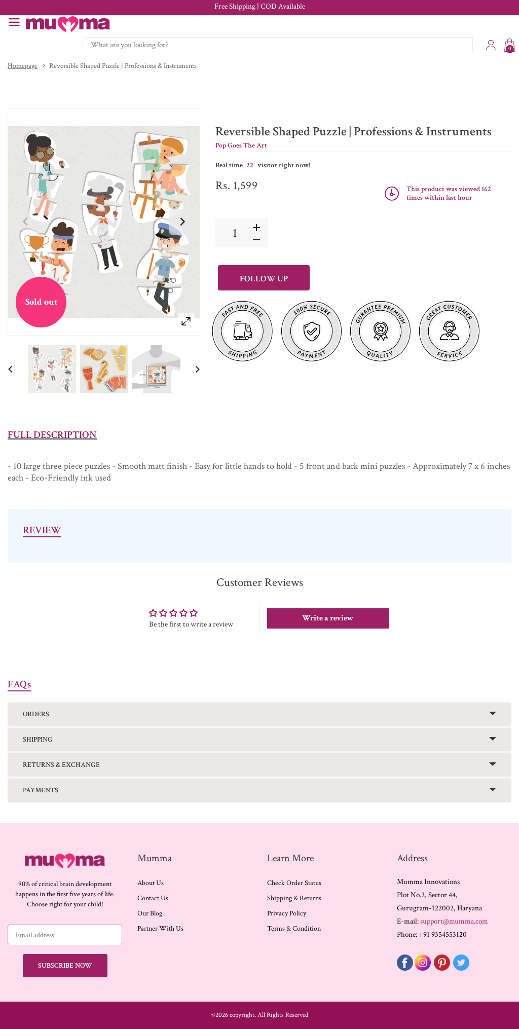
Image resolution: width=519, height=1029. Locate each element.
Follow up (264, 278)
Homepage (23, 65)
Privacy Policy (286, 913)
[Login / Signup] (490, 45)
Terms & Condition (294, 928)
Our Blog (149, 913)
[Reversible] (52, 369)
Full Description (52, 435)
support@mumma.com (454, 921)
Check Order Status (294, 883)
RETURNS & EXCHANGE (61, 764)
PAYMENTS (40, 790)
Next (182, 222)
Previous (26, 222)
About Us (150, 883)
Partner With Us (160, 928)
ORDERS (36, 714)
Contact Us (152, 898)
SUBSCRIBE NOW (65, 965)
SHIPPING (38, 739)
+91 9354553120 (443, 934)
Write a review (328, 618)
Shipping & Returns (294, 898)
